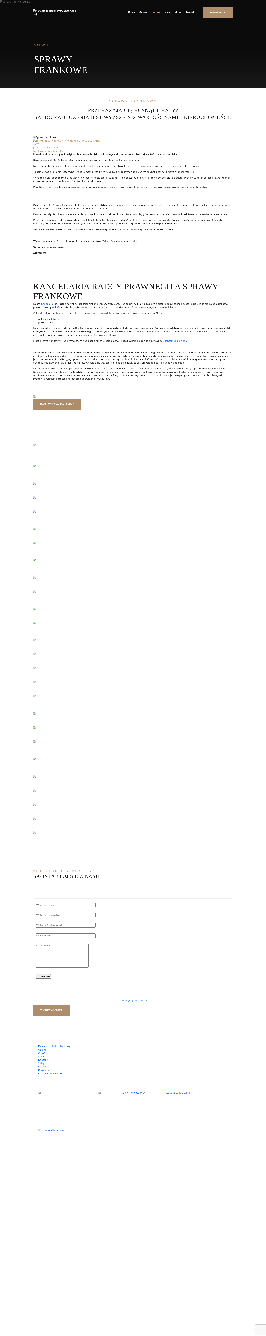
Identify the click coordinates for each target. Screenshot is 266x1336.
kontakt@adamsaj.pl (178, 1093)
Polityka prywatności (50, 1073)
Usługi (156, 12)
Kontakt (191, 12)
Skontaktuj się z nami (175, 341)
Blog (167, 12)
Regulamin (44, 1070)
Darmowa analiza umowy (57, 404)
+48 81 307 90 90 (132, 1093)
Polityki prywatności (134, 1000)
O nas (131, 12)
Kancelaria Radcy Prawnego (54, 1046)
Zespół (143, 12)
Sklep (178, 12)
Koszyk (42, 1066)
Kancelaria (47, 304)
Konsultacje (218, 13)
